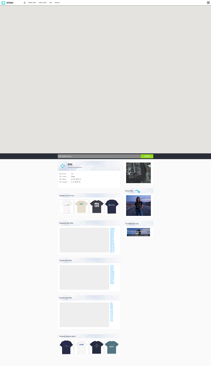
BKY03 (112, 246)
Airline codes (42, 2)
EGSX (112, 282)
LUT (111, 319)
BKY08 (112, 249)
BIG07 (112, 237)
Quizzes (57, 2)
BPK (111, 307)
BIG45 (112, 243)
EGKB (112, 279)
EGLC (112, 280)
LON (111, 318)
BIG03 (112, 233)
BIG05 (112, 236)
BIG (111, 303)
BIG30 (112, 240)
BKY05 (112, 247)
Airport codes (32, 2)
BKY (111, 304)
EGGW (112, 273)
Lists (50, 2)
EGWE (112, 276)
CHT (111, 310)
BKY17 (112, 250)
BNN (111, 306)
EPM (111, 312)
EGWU (112, 271)
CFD (111, 309)
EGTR (112, 274)
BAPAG (112, 230)
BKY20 (112, 252)
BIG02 (112, 231)
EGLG (112, 277)
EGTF (112, 267)
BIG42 (112, 241)
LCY (111, 316)
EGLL (112, 270)
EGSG (112, 283)
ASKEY (112, 228)
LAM (111, 315)
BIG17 (112, 239)
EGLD (112, 268)
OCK (111, 321)
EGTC (112, 265)
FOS (111, 313)
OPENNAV (9, 2)
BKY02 (112, 244)
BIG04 (112, 234)
